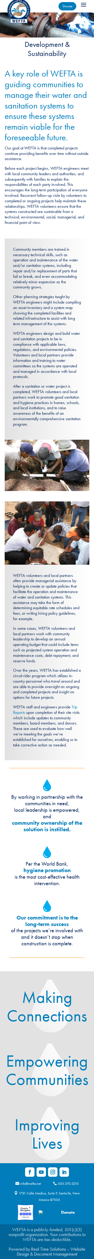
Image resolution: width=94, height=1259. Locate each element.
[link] (29, 1172)
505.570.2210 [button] (68, 1183)
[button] (83, 4)
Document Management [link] (55, 1254)
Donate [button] (67, 6)
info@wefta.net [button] (30, 1183)
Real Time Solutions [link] (48, 1249)
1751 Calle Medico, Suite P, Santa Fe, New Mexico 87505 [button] (49, 1196)
